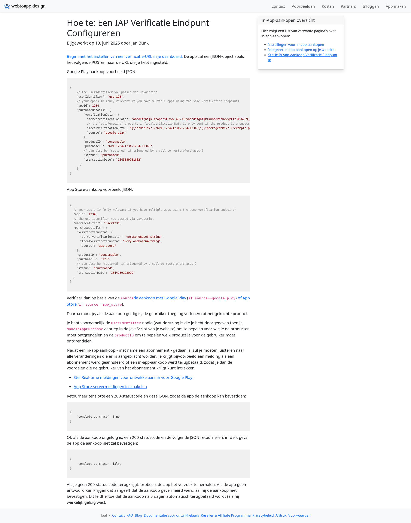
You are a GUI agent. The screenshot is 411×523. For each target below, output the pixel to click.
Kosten (328, 6)
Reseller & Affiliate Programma (226, 515)
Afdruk (281, 515)
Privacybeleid (263, 515)
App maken (396, 6)
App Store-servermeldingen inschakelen (110, 386)
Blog (138, 515)
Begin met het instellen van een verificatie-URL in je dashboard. (125, 56)
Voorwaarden (299, 515)
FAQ (130, 515)
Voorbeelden (303, 6)
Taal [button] (104, 515)
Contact (278, 6)
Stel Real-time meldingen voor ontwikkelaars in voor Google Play (133, 377)
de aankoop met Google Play (160, 297)
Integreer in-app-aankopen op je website (301, 49)
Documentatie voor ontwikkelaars (171, 515)
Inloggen (371, 6)
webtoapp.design (28, 6)
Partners (348, 6)
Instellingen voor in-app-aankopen (296, 44)
